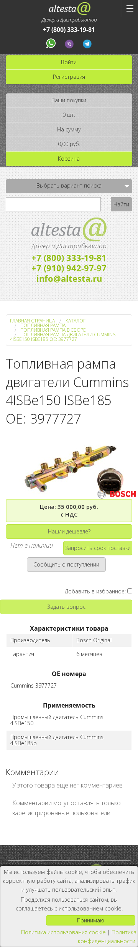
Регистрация (69, 76)
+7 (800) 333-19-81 (69, 29)
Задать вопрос (66, 606)
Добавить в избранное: (96, 591)
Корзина (69, 158)
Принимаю (90, 920)
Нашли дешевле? (69, 531)
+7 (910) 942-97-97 (69, 268)
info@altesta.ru (69, 278)
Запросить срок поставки (98, 548)
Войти (69, 62)
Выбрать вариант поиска (69, 185)
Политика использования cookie (63, 932)
